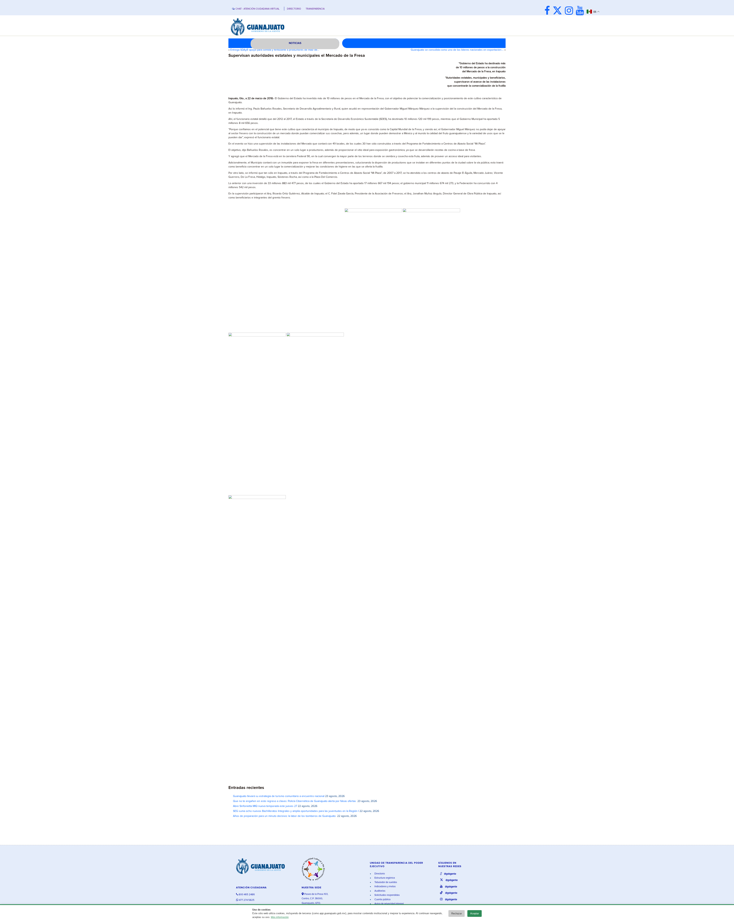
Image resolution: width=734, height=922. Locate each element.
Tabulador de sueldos (385, 882)
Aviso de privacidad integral (389, 904)
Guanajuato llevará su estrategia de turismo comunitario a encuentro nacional (278, 796)
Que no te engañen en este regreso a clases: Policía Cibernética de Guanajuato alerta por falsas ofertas (295, 801)
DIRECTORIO (294, 9)
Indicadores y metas (385, 886)
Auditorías (379, 891)
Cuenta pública (382, 899)
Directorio (379, 873)
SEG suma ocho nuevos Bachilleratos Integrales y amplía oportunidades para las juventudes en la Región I (296, 811)
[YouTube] (581, 11)
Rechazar (456, 913)
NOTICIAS (295, 43)
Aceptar (474, 913)
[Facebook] (548, 11)
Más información (280, 917)
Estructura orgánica (384, 878)
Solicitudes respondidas (387, 895)
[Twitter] (558, 11)
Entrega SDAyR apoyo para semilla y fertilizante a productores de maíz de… (274, 50)
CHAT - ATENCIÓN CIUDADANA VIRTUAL (257, 9)
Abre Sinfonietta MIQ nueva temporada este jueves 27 (265, 806)
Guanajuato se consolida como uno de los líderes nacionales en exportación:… (457, 50)
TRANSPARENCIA (315, 9)
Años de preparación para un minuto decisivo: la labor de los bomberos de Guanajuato (284, 816)
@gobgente (449, 874)
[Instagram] (570, 11)
